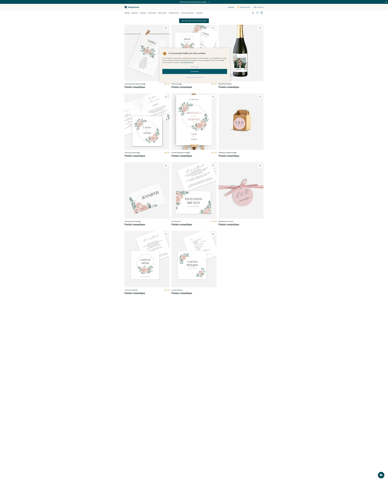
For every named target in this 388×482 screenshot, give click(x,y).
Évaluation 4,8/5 (245, 7)
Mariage (127, 13)
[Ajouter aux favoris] (166, 28)
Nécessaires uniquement (194, 77)
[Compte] (253, 13)
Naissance (135, 13)
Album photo (162, 13)
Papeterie (199, 13)
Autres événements (187, 13)
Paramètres (195, 67)
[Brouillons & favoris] (257, 13)
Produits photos (174, 13)
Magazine (231, 7)
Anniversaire (152, 13)
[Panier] (262, 13)
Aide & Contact (259, 7)
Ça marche (195, 71)
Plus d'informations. (187, 62)
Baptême (143, 13)
